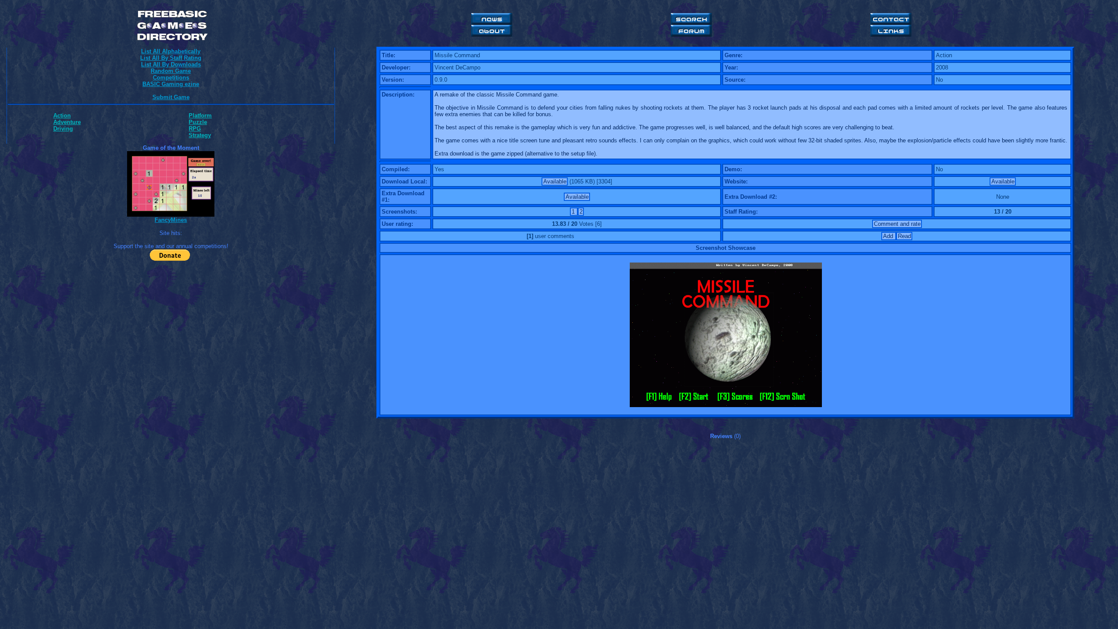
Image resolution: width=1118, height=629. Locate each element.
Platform (200, 115)
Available (554, 181)
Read (904, 236)
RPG (195, 128)
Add (889, 236)
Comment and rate (897, 224)
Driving (63, 128)
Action (62, 115)
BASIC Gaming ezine (170, 84)
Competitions (171, 77)
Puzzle (198, 122)
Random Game (171, 71)
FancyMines (171, 220)
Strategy (200, 135)
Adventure (67, 122)
